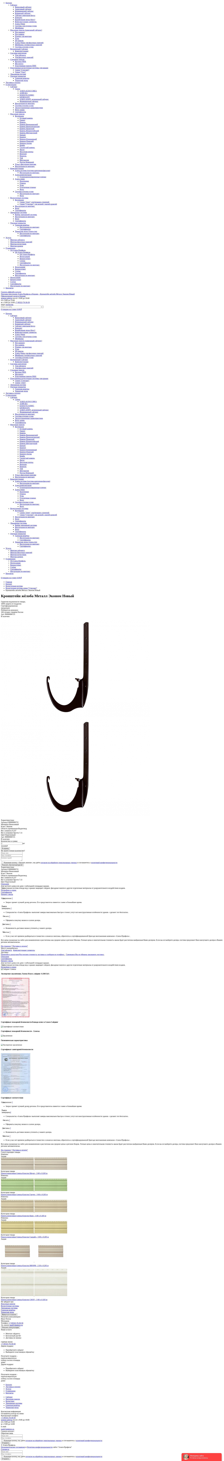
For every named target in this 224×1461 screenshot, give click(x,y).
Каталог (9, 3)
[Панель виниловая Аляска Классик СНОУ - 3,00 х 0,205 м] (34, 1295)
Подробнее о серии (8, 890)
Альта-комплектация (23, 175)
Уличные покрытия (18, 76)
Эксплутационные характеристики (29, 108)
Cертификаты (25, 263)
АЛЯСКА (24, 93)
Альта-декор (20, 179)
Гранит (22, 120)
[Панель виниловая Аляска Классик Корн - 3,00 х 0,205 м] (34, 1212)
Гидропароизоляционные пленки (33, 177)
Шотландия (24, 160)
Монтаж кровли (16, 246)
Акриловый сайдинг (23, 9)
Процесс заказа (7, 894)
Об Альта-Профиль (18, 250)
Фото (22, 189)
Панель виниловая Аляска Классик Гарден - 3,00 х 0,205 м (24, 1195)
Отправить (5, 1443)
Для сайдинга (20, 55)
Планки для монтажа (23, 36)
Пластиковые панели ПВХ (25, 66)
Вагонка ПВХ (20, 62)
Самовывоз (85, 954)
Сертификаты (20, 112)
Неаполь (23, 156)
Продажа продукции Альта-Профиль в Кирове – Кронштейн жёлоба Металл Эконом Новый (38, 294)
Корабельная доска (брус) (25, 20)
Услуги (8, 238)
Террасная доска (21, 80)
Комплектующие (21, 51)
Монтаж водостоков (18, 244)
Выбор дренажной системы (26, 215)
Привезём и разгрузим (33, 954)
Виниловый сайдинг (23, 7)
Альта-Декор (20, 24)
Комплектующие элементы (26, 22)
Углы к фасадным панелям (25, 164)
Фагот (22, 150)
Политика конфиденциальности (39, 1447)
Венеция (23, 154)
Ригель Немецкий (27, 162)
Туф (21, 158)
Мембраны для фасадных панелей (28, 45)
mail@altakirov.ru (16, 1325)
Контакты (9, 288)
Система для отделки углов (26, 26)
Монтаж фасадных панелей (21, 242)
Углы (17, 38)
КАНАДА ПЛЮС (27, 95)
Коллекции (19, 116)
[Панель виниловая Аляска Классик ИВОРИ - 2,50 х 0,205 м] (34, 1261)
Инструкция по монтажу (25, 103)
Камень (23, 122)
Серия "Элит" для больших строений (34, 202)
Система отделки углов (24, 47)
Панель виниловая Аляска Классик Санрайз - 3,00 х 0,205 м (25, 1237)
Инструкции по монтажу (30, 265)
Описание (5, 884)
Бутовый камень (26, 118)
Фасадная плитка (26, 152)
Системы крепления (18, 53)
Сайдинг (13, 5)
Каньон (23, 135)
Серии (17, 89)
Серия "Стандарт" (22, 70)
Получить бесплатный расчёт (12, 865)
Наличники (24, 181)
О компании (10, 248)
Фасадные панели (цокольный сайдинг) (26, 30)
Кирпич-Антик (26, 143)
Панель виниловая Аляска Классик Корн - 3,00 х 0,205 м (23, 1216)
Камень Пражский (27, 129)
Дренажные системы (18, 213)
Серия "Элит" (20, 72)
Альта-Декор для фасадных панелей (29, 43)
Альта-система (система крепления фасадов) (32, 171)
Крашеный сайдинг (23, 13)
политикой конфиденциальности (104, 863)
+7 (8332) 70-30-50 (22, 302)
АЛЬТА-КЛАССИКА (28, 91)
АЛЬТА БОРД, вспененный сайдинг (34, 99)
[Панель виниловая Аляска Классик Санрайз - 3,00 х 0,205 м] (34, 1233)
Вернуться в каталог (9, 1314)
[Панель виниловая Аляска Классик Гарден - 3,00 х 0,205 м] (34, 1190)
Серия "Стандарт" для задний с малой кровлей (38, 204)
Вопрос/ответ (25, 259)
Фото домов (19, 110)
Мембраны (19, 28)
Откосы (23, 183)
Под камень (19, 34)
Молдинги (19, 64)
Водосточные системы (19, 198)
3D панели (19, 41)
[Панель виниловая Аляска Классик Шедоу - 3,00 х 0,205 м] (34, 1169)
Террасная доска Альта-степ (26, 231)
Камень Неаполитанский (30, 127)
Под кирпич (20, 32)
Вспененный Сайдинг (19, 49)
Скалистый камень (27, 148)
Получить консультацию (10, 1327)
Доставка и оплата (13, 83)
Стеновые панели (17, 59)
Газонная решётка (22, 225)
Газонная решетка (22, 78)
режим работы (6, 298)
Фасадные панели (17, 114)
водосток (9, 305)
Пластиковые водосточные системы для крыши (29, 68)
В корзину (5, 848)
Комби (22, 145)
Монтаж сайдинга (17, 240)
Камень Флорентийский (29, 131)
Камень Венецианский (29, 124)
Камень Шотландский (28, 133)
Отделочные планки (28, 187)
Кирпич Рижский (27, 141)
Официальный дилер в (13, 296)
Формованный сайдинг (24, 11)
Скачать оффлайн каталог (11, 292)
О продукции (11, 85)
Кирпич (23, 137)
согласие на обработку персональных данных (59, 863)
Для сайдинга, (6, 950)
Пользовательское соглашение (13, 1447)
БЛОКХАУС (25, 97)
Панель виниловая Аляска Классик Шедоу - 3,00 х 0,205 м (24, 1173)
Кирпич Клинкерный (28, 139)
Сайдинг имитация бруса (25, 15)
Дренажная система (18, 74)
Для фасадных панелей (24, 57)
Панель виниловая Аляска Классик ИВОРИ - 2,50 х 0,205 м (25, 1266)
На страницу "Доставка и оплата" (14, 946)
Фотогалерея (25, 257)
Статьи (22, 261)
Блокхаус (18, 18)
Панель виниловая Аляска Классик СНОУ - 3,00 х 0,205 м (24, 1300)
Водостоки (10, 1401)
